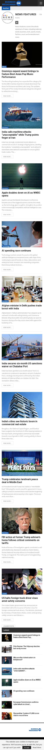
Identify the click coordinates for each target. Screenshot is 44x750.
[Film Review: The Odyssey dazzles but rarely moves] (7, 649)
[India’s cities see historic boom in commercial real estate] (22, 405)
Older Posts (9, 626)
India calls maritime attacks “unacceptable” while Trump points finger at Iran (20, 134)
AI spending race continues (16, 250)
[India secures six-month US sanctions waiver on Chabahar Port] (22, 347)
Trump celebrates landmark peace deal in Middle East (20, 481)
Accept (26, 747)
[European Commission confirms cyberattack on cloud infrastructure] (7, 705)
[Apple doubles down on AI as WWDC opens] (22, 176)
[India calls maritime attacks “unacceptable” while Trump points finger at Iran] (22, 116)
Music (4, 66)
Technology (6, 246)
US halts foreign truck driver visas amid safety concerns (20, 599)
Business (5, 127)
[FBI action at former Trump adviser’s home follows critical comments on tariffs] (22, 521)
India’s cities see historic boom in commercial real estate (19, 423)
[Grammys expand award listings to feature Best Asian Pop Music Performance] (22, 55)
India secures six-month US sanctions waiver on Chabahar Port (22, 365)
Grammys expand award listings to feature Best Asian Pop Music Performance (20, 74)
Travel (4, 593)
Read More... (7, 96)
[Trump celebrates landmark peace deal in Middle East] (22, 463)
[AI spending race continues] (22, 234)
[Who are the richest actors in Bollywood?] (7, 660)
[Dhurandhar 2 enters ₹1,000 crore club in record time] (7, 716)
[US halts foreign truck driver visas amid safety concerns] (22, 582)
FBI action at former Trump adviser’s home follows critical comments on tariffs (21, 540)
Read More (37, 747)
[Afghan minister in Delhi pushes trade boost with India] (22, 289)
